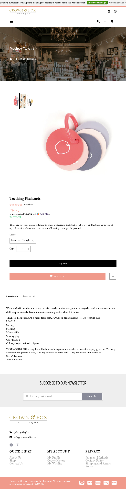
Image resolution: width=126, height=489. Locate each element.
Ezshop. (39, 484)
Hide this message (97, 3)
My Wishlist (54, 464)
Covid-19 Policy (94, 461)
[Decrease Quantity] (19, 249)
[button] (63, 214)
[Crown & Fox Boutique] (27, 11)
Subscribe (92, 396)
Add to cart (59, 276)
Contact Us (16, 464)
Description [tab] (12, 297)
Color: (13, 235)
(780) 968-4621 (21, 432)
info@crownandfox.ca (25, 438)
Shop (13, 461)
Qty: (12, 249)
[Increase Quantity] (28, 249)
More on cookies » (117, 3)
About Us (15, 458)
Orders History (56, 461)
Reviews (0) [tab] (29, 296)
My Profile (53, 458)
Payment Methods (96, 458)
